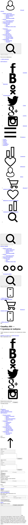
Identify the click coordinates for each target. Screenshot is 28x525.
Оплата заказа (9, 35)
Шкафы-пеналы (9, 15)
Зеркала (7, 17)
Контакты (8, 33)
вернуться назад (15, 335)
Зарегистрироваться (5, 492)
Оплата (4, 141)
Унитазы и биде (6, 23)
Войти (21, 176)
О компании (8, 30)
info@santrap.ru (4, 61)
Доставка (5, 142)
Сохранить (20, 458)
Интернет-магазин (7, 34)
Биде (7, 25)
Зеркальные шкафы (10, 18)
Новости (8, 31)
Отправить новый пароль (18, 504)
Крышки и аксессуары (11, 26)
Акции (7, 32)
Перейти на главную (5, 335)
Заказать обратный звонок (6, 411)
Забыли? (2, 488)
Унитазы (8, 24)
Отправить (15, 402)
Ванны (4, 19)
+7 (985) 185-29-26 (5, 59)
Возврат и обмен (9, 38)
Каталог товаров (4, 246)
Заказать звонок (6, 299)
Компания (5, 28)
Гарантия (8, 41)
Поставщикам (9, 40)
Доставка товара (9, 37)
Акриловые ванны (10, 20)
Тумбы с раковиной (10, 14)
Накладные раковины (8, 21)
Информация (6, 39)
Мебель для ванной (7, 13)
